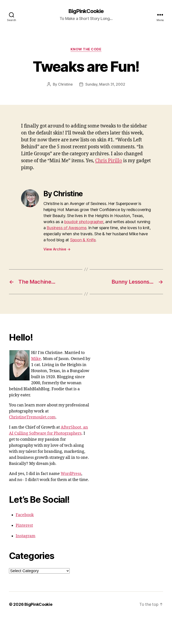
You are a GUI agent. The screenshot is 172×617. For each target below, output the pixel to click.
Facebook (25, 515)
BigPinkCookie (86, 11)
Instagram (25, 536)
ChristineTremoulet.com (32, 417)
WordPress (71, 473)
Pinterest (24, 525)
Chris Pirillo (108, 161)
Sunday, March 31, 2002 (105, 84)
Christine (65, 84)
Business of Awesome (66, 227)
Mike (36, 358)
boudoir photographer (83, 221)
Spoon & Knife (83, 239)
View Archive (56, 249)
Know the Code (86, 49)
